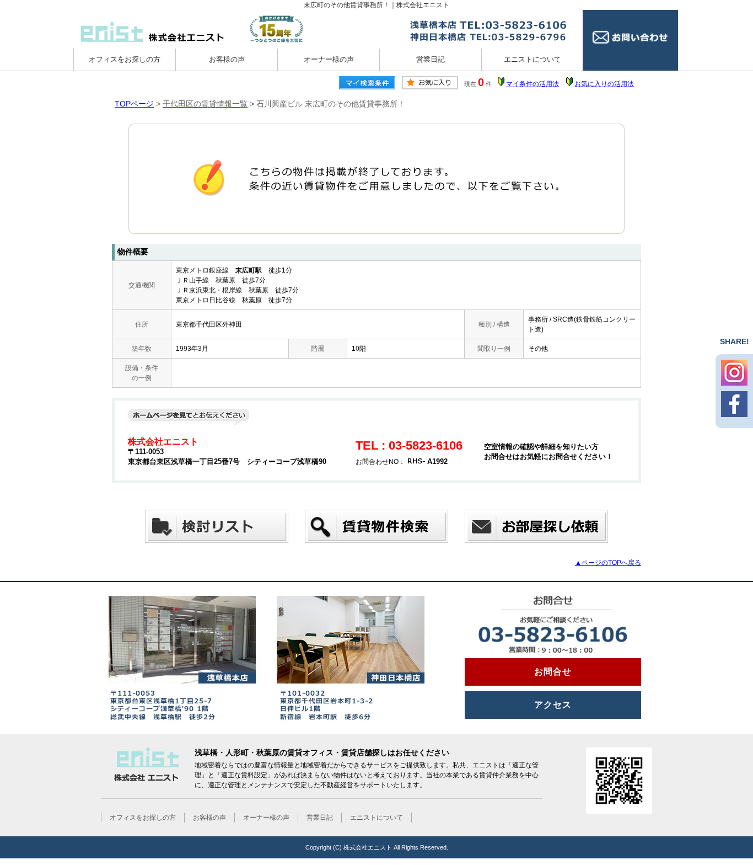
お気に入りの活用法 (604, 84)
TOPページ (134, 103)
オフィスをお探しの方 (124, 59)
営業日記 (430, 59)
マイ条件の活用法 (532, 84)
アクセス (553, 704)
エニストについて (532, 59)
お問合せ (553, 671)
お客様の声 (227, 59)
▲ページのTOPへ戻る (608, 563)
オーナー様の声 (329, 59)
